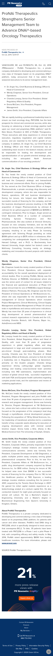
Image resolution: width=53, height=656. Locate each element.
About (26, 628)
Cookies (35, 648)
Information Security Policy (39, 645)
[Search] (50, 3)
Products (26, 625)
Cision (30, 652)
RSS (26, 648)
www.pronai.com (9, 543)
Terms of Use (7, 645)
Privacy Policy (21, 645)
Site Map (19, 648)
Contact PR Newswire (26, 622)
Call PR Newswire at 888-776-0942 (27, 636)
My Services (25, 630)
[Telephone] (43, 3)
